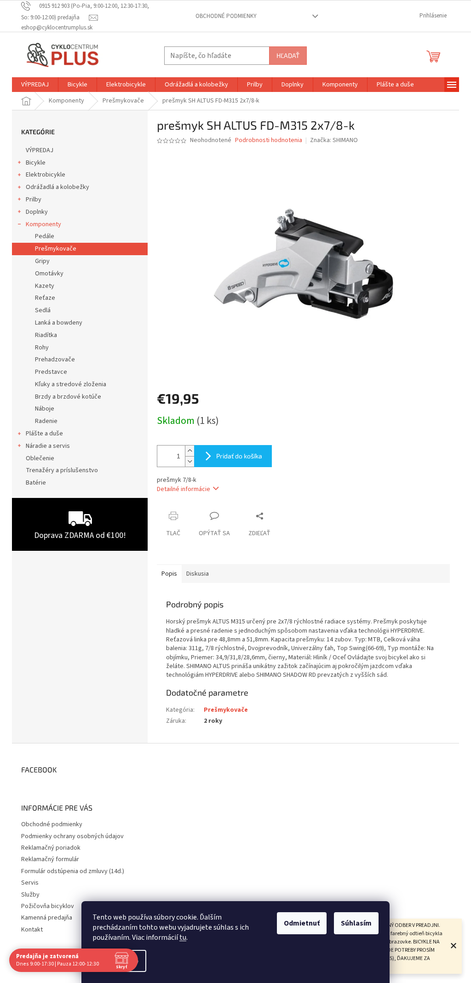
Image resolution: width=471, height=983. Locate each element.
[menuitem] (35, 84)
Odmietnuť (302, 923)
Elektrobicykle (45, 174)
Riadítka (46, 335)
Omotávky (49, 273)
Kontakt (32, 929)
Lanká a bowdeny (58, 322)
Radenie (46, 421)
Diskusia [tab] (197, 573)
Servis (30, 882)
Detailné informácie (183, 489)
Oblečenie (40, 458)
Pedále (44, 236)
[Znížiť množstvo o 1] (189, 461)
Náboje (44, 408)
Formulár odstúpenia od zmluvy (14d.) (72, 871)
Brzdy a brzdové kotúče (68, 396)
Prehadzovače (55, 359)
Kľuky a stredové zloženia (70, 384)
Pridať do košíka (239, 456)
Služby (30, 894)
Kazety (44, 286)
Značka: (334, 140)
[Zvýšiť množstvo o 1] (189, 451)
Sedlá (43, 310)
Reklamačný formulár (50, 859)
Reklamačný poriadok (50, 847)
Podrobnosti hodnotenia (268, 140)
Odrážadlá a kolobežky (57, 187)
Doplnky (37, 212)
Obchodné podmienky (226, 16)
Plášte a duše (44, 433)
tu (182, 937)
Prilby (33, 199)
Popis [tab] (169, 573)
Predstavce (51, 372)
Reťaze (45, 298)
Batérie (36, 482)
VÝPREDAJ (39, 150)
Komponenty (43, 224)
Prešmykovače (55, 248)
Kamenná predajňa (46, 917)
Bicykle (36, 162)
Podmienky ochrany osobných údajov (72, 836)
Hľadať (287, 55)
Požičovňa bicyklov (47, 906)
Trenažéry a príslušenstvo (62, 470)
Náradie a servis (48, 446)
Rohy (42, 347)
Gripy (42, 261)
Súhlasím (356, 923)
